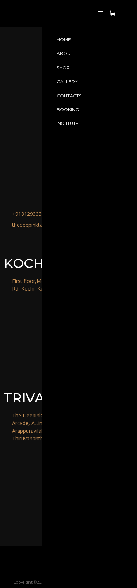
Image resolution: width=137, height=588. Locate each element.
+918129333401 (31, 213)
